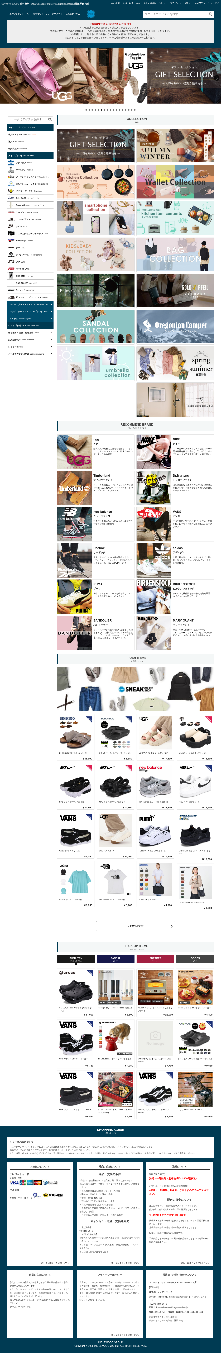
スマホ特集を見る (96, 218)
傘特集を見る (96, 363)
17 (135, 110)
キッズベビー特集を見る (96, 254)
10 (113, 110)
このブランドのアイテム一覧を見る (96, 451)
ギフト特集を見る (96, 146)
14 (125, 110)
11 (116, 110)
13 (122, 110)
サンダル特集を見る (96, 327)
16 (131, 110)
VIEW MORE (136, 926)
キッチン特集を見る (96, 182)
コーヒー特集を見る (96, 291)
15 (128, 110)
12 (119, 110)
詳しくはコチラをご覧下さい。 (55, 1262)
